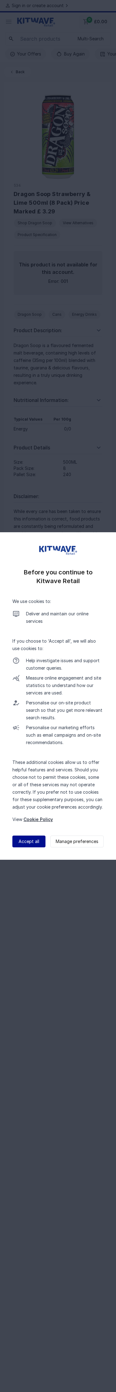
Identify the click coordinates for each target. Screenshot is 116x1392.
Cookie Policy (38, 819)
